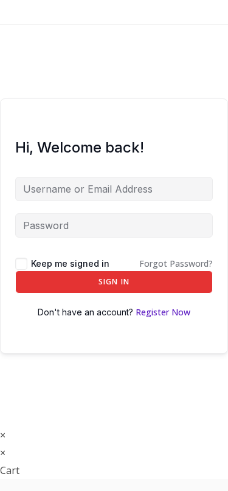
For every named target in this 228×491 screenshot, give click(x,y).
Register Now (163, 312)
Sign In (114, 281)
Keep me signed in (70, 263)
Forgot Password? (176, 263)
